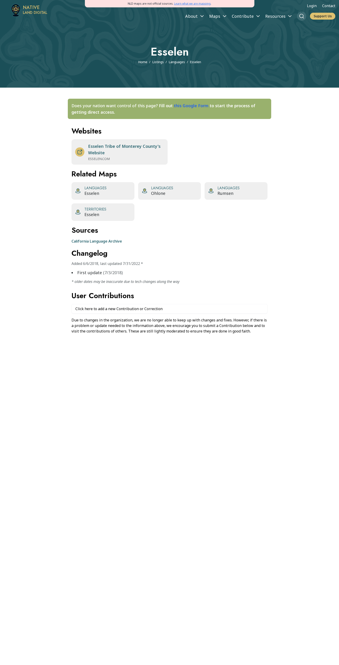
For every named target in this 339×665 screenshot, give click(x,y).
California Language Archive (96, 241)
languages (177, 62)
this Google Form (191, 105)
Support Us (323, 16)
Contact (328, 6)
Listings (158, 62)
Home (142, 62)
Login (312, 6)
